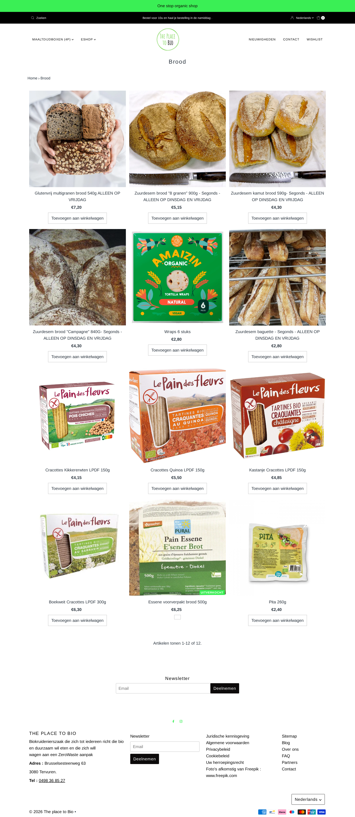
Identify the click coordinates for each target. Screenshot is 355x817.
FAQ (286, 756)
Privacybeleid (218, 749)
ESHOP (87, 39)
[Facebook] (173, 721)
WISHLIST (315, 39)
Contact (289, 769)
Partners (289, 762)
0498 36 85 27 (52, 780)
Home (32, 78)
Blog (286, 742)
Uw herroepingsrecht (225, 762)
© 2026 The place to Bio (51, 811)
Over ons (290, 749)
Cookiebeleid (217, 756)
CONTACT (291, 39)
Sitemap (289, 736)
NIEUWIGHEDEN (262, 39)
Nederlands (304, 17)
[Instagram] (181, 721)
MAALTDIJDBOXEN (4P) (52, 39)
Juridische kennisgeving (227, 736)
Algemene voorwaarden (227, 742)
